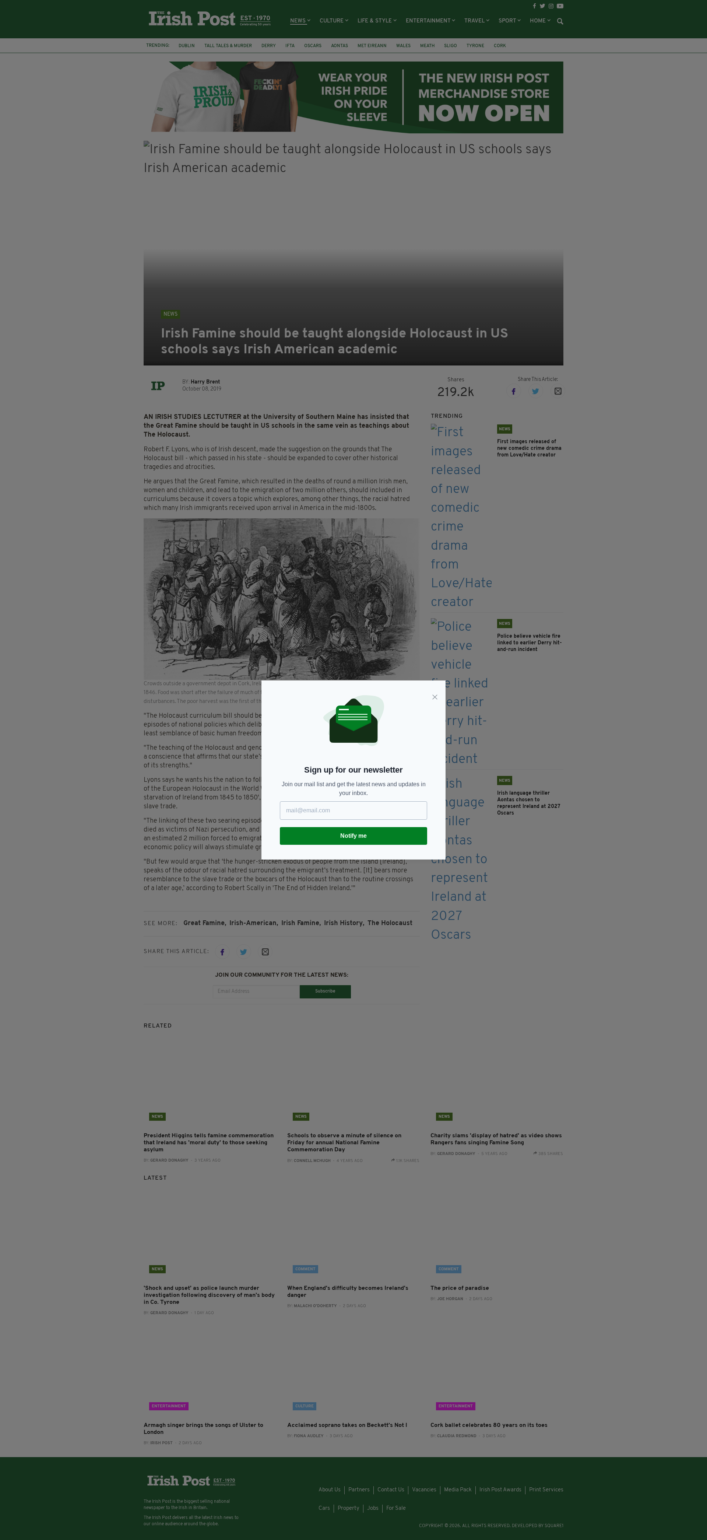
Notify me (353, 836)
